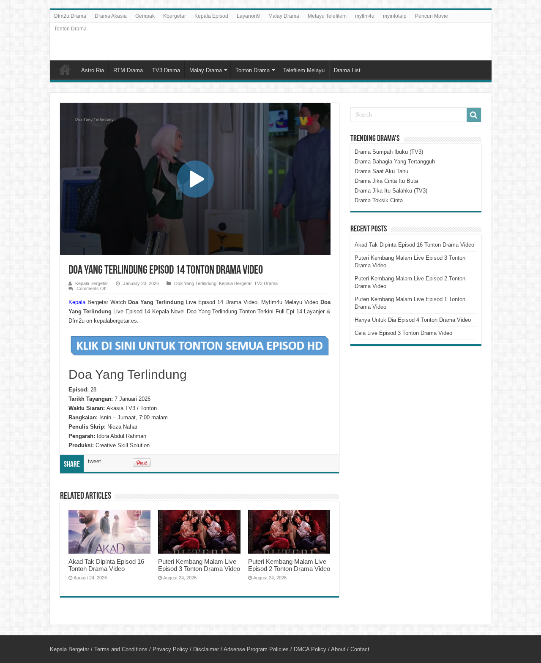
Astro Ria (92, 70)
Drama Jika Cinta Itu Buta (386, 181)
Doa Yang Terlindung (195, 283)
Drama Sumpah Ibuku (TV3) (389, 152)
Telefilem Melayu (304, 70)
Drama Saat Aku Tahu (381, 171)
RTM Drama (128, 70)
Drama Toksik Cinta (379, 200)
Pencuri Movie (431, 16)
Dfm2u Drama (70, 16)
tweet (94, 461)
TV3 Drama (166, 70)
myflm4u (364, 16)
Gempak (145, 16)
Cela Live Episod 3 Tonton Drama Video (403, 333)
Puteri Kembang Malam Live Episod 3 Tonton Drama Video (199, 565)
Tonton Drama (70, 29)
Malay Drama (283, 16)
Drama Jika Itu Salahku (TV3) (391, 190)
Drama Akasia (111, 16)
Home (65, 69)
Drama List (347, 70)
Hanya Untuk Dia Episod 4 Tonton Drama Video (413, 320)
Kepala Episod (211, 16)
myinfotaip (395, 16)
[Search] (474, 115)
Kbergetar (174, 16)
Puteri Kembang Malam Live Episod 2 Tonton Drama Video (289, 565)
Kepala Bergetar (91, 283)
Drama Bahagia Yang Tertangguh (395, 161)
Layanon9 (248, 16)
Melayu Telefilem (327, 16)
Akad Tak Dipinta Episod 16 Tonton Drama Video (106, 565)
